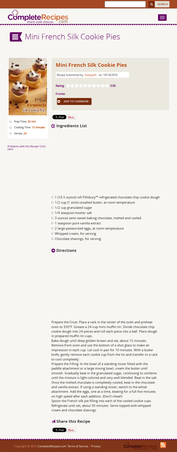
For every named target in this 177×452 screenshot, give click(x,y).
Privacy (96, 446)
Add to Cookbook (76, 101)
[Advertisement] (110, 160)
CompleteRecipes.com (52, 446)
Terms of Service (77, 446)
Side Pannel (16, 37)
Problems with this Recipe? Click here (27, 148)
